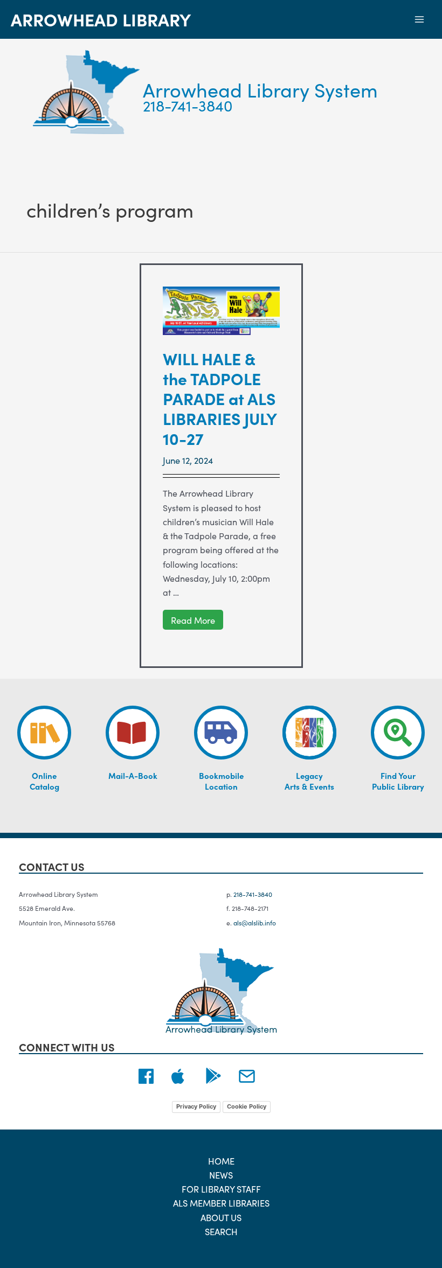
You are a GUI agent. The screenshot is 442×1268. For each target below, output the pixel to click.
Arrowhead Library (101, 19)
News (221, 1174)
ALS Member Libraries (221, 1202)
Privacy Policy (196, 1106)
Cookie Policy (246, 1106)
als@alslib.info (254, 922)
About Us (221, 1217)
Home (221, 1160)
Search (221, 1231)
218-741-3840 (188, 105)
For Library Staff (221, 1188)
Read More (192, 620)
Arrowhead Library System (260, 89)
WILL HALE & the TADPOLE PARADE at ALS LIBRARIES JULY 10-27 (220, 398)
